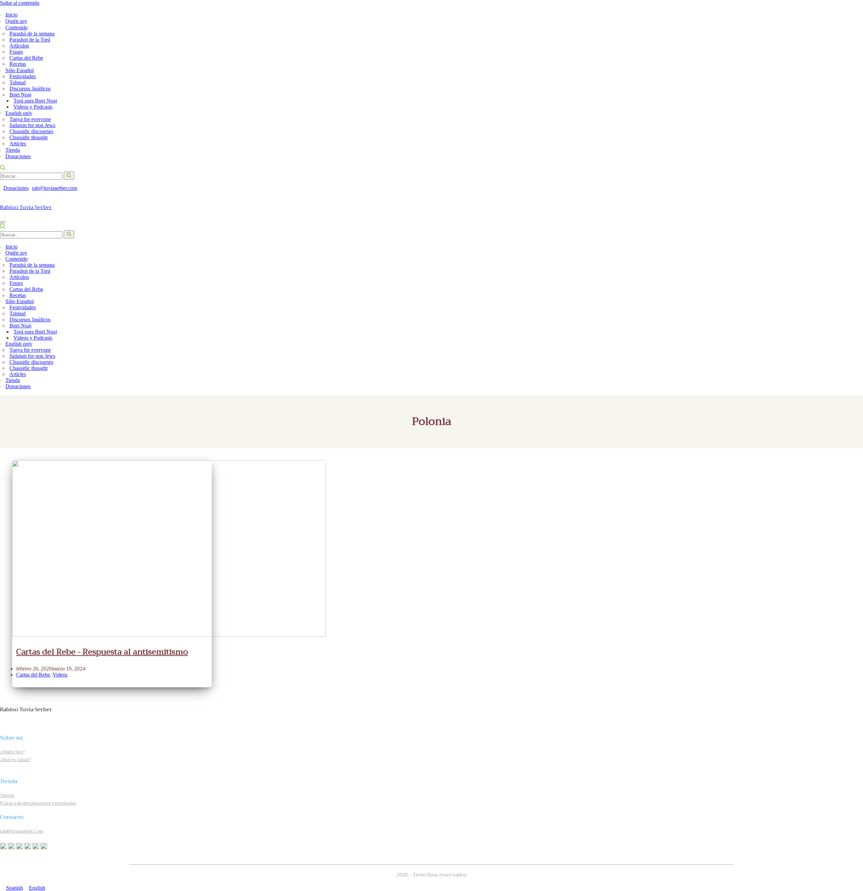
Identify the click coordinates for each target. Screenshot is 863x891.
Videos (60, 675)
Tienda (12, 150)
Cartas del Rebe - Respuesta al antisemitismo (102, 652)
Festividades (22, 76)
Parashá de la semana (32, 33)
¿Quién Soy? (12, 752)
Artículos (19, 46)
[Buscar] (2, 168)
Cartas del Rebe (26, 58)
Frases (16, 52)
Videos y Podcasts (32, 107)
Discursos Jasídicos (30, 88)
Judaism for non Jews (32, 125)
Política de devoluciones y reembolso (38, 803)
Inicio (11, 15)
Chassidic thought (28, 137)
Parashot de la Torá (29, 39)
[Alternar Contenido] (856, 259)
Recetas (17, 64)
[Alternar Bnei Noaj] (852, 326)
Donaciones (18, 156)
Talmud (17, 82)
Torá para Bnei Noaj (35, 101)
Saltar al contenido (19, 3)
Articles (17, 143)
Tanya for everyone (30, 119)
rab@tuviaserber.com (54, 188)
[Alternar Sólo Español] (856, 302)
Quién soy (16, 21)
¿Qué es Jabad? (15, 760)
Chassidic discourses (31, 131)
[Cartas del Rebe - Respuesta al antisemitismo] (169, 635)
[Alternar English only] (856, 344)
